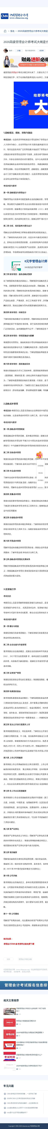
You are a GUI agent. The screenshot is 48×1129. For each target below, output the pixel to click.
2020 (8, 959)
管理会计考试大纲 (25, 959)
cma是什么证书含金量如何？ (17, 1112)
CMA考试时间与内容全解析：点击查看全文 (22, 1103)
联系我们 (40, 487)
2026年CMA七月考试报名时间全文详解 (21, 1098)
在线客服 (40, 465)
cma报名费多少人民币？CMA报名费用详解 (22, 1108)
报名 (12, 31)
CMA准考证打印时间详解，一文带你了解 (22, 1094)
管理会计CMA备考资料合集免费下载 (18, 944)
